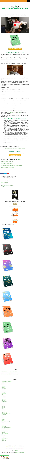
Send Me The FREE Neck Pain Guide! (15, 48)
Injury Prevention (4, 401)
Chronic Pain (3, 386)
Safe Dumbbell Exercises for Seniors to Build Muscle (9, 371)
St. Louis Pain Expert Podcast (6, 428)
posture (19, 159)
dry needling (19, 112)
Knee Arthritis (4, 402)
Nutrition (3, 408)
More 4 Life (16, 450)
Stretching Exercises (5, 431)
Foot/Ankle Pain (4, 393)
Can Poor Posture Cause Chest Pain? (7, 163)
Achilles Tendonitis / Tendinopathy (6, 381)
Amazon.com (19, 206)
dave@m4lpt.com (15, 446)
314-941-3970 (9, 446)
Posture (3, 415)
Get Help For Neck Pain (4, 182)
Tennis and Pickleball (5, 433)
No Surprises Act (21, 448)
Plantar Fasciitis (4, 414)
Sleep (2, 425)
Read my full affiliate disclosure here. (19, 452)
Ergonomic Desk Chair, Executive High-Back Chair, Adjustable (15, 148)
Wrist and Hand (4, 440)
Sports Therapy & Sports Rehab (6, 427)
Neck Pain (3, 176)
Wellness (3, 439)
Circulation (3, 387)
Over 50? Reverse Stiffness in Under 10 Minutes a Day (10, 374)
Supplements (3, 432)
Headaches (3, 395)
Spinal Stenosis (4, 426)
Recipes (3, 418)
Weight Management (5, 438)
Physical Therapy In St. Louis (6, 413)
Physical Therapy (13, 176)
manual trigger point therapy (11, 112)
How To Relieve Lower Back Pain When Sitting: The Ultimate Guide (11, 165)
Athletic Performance (5, 382)
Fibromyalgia (3, 392)
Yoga (2, 441)
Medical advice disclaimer (10, 448)
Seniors (3, 422)
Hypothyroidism (4, 399)
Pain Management (7, 176)
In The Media (3, 400)
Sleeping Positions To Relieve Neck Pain (8, 177)
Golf (2, 394)
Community (3, 389)
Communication (4, 388)
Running (3, 420)
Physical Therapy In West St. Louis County (7, 185)
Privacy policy (16, 448)
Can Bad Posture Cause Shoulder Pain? (7, 161)
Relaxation (3, 419)
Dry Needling (3, 186)
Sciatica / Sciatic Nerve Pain (6, 421)
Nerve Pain (3, 407)
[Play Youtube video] (15, 25)
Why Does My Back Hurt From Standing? (7, 167)
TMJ (2, 434)
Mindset (3, 405)
